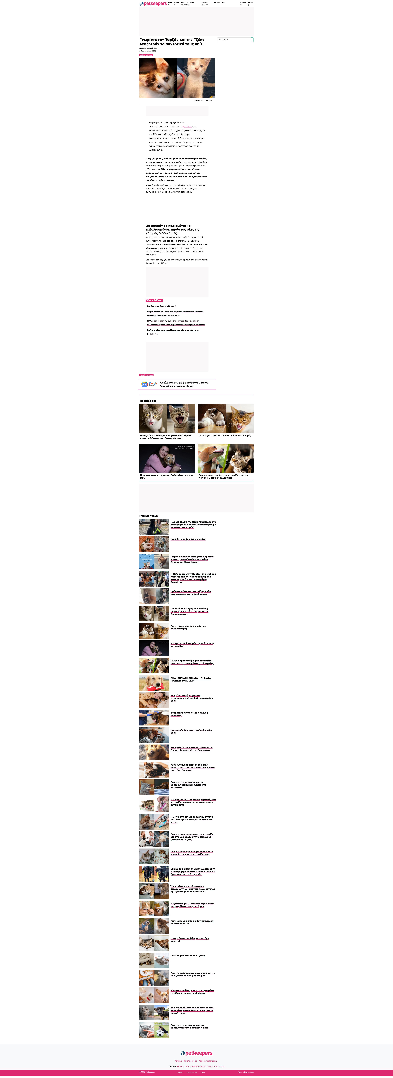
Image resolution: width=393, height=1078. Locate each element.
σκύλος (180, 1066)
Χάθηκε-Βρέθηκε (231, 3)
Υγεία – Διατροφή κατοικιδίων (187, 3)
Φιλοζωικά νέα (190, 1061)
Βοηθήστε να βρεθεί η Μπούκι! (161, 306)
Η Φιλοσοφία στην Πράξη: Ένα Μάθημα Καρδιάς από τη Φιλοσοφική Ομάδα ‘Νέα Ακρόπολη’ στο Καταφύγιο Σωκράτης (193, 578)
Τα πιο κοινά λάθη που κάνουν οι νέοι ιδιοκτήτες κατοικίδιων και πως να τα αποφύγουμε (192, 1010)
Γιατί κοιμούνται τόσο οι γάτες (188, 955)
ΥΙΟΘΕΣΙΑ (149, 375)
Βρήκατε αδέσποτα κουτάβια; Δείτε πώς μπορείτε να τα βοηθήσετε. (191, 592)
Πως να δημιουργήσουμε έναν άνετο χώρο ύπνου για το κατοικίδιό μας (192, 852)
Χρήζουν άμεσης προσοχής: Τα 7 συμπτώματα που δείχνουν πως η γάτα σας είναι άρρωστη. (193, 767)
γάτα (142, 375)
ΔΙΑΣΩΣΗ (211, 1066)
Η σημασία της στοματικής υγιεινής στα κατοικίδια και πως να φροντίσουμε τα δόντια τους (193, 802)
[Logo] (196, 1053)
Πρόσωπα (243, 3)
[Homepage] (153, 4)
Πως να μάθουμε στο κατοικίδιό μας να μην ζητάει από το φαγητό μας (193, 974)
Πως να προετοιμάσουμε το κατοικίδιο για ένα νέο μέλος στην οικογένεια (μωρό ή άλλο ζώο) (192, 837)
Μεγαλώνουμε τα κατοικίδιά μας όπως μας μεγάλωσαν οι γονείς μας (192, 905)
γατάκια (187, 127)
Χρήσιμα (176, 3)
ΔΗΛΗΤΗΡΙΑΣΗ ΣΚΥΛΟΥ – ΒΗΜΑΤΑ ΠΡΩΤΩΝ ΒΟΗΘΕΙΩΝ (191, 679)
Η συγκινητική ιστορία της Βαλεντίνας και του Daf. (166, 476)
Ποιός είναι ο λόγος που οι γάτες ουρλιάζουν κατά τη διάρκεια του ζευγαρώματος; (165, 436)
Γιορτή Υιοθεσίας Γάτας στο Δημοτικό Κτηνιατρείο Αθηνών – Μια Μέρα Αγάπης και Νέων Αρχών (192, 559)
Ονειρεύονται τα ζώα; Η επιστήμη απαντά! (190, 939)
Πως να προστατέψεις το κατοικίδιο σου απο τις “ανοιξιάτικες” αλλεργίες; (224, 476)
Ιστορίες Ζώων (219, 2)
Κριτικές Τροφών (205, 3)
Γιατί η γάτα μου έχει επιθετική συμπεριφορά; (225, 435)
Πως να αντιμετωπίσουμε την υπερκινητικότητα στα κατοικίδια (189, 1026)
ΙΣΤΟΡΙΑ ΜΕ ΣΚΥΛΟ (198, 1066)
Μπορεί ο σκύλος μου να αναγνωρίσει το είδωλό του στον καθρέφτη (192, 991)
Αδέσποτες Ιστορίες (208, 1061)
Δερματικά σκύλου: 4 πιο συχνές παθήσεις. (189, 714)
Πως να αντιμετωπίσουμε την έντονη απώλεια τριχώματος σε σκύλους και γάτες (192, 819)
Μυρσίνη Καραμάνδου (148, 48)
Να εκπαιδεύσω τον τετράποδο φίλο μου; (191, 731)
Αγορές (250, 3)
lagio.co (250, 1072)
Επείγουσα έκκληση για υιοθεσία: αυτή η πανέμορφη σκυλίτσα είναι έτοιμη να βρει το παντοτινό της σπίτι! (193, 872)
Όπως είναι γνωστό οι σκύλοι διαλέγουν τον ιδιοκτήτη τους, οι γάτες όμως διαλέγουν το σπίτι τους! (193, 889)
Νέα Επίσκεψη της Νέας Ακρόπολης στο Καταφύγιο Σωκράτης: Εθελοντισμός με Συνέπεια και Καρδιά (193, 525)
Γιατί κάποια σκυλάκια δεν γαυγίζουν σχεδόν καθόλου (192, 922)
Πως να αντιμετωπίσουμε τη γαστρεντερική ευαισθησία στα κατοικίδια (188, 785)
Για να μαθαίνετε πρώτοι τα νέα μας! (177, 386)
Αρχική (170, 3)
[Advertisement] (196, 21)
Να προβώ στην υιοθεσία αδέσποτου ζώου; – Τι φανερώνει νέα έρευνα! (192, 748)
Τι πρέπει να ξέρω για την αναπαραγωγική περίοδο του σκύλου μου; (192, 698)
